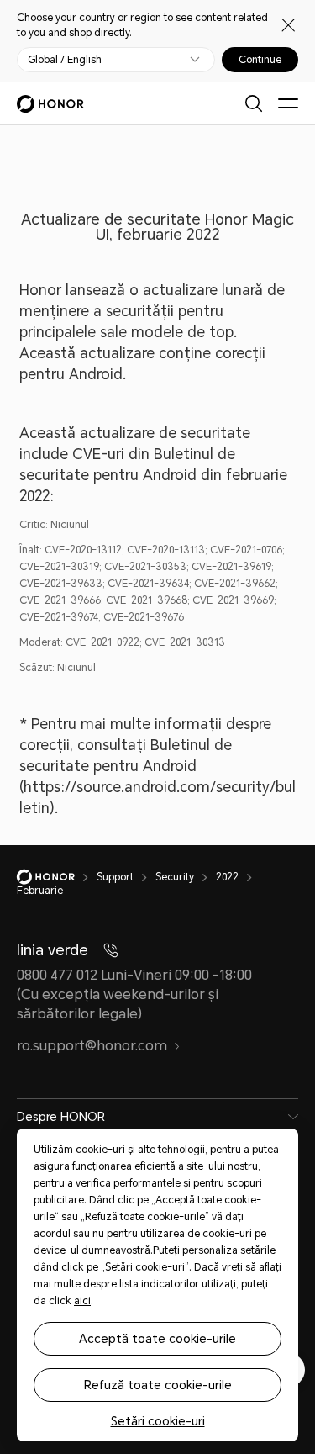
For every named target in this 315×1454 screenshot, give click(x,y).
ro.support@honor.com (92, 1046)
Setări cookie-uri (158, 1421)
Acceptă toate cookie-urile (157, 1339)
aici (82, 1301)
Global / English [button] (65, 60)
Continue (260, 60)
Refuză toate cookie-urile (158, 1385)
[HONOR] (57, 877)
